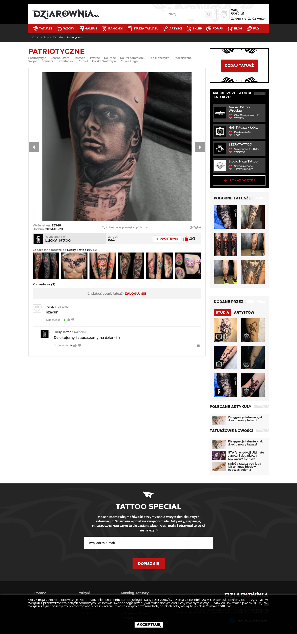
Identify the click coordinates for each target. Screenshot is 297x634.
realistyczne (183, 58)
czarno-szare (60, 58)
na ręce (110, 58)
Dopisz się (148, 564)
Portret (83, 61)
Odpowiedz (53, 320)
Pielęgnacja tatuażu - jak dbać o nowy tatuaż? (245, 419)
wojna (32, 61)
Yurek (50, 306)
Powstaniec (66, 61)
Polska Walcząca (104, 61)
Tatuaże (45, 28)
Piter (111, 240)
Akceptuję (149, 625)
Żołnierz (47, 61)
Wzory (68, 28)
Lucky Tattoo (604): (82, 250)
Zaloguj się (238, 18)
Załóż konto (256, 18)
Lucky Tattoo (62, 332)
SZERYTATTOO (240, 144)
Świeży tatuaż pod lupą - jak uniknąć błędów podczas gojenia (245, 466)
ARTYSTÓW (244, 312)
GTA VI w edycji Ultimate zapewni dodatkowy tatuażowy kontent (246, 455)
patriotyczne (37, 58)
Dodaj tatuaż (239, 66)
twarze (95, 58)
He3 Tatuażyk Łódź (243, 127)
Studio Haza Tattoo (243, 161)
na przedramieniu (132, 58)
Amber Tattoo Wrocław (239, 109)
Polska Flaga (129, 61)
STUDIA (222, 312)
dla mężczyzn (160, 58)
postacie (79, 58)
